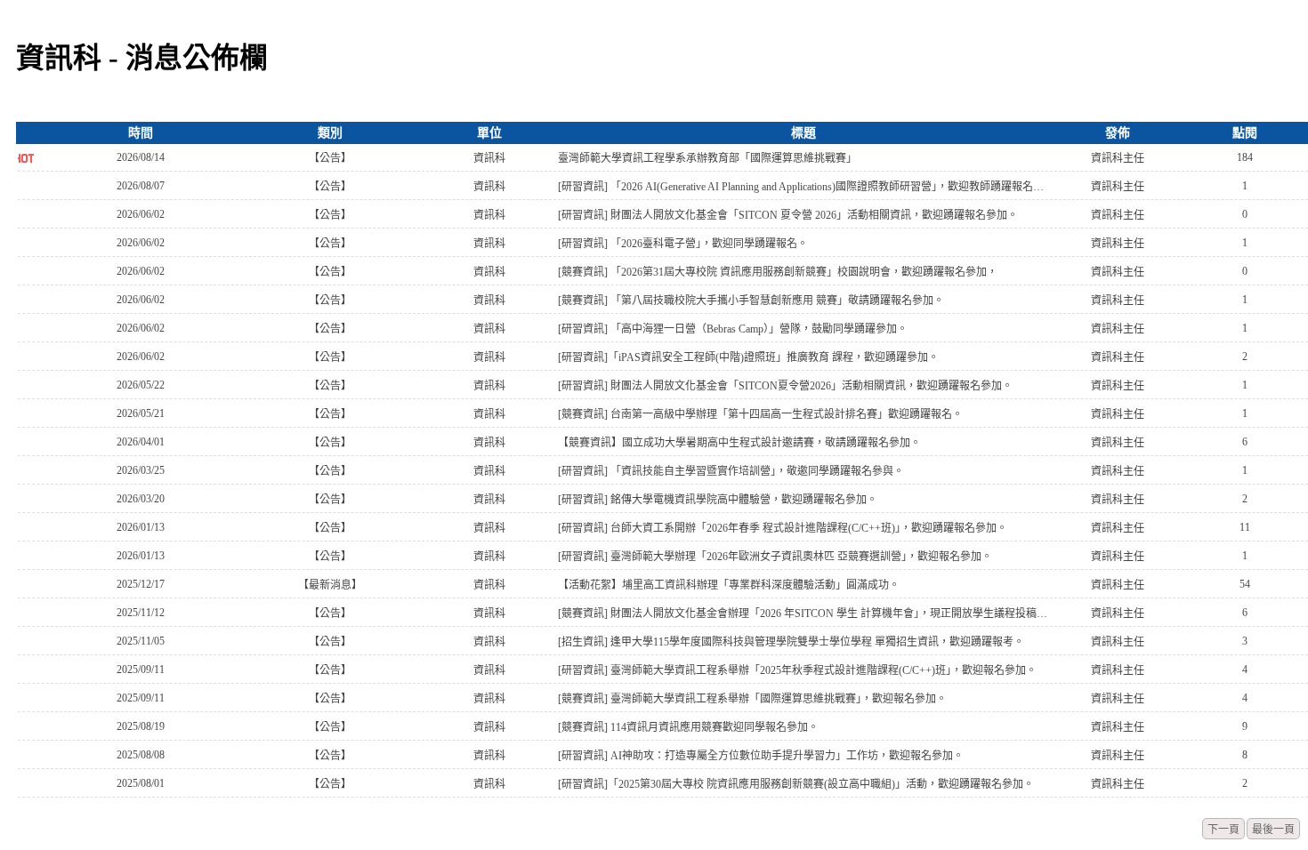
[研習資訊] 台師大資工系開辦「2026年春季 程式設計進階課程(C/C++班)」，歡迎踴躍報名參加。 (782, 528)
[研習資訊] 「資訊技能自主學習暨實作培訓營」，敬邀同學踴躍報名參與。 (731, 471)
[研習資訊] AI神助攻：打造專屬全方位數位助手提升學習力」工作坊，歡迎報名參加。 (761, 756)
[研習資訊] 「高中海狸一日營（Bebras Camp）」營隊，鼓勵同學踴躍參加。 (733, 329)
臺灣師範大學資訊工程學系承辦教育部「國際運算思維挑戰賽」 (707, 158)
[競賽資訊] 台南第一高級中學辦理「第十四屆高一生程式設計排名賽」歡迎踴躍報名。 (760, 414)
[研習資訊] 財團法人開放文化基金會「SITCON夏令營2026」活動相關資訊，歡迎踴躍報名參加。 (785, 386)
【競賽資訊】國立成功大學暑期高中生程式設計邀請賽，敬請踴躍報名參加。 (739, 443)
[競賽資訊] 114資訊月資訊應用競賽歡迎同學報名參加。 (688, 727)
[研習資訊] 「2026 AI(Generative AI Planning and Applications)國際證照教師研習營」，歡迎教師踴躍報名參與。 (802, 186)
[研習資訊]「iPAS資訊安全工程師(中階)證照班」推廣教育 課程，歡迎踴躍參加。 (748, 357)
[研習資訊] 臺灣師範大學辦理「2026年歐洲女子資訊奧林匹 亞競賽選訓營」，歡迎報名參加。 (775, 556)
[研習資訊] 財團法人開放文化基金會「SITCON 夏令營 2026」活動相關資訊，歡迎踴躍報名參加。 (788, 215)
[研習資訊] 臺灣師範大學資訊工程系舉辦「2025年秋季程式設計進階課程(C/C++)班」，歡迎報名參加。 (797, 670)
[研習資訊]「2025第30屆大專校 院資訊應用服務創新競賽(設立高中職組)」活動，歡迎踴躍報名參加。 (796, 784)
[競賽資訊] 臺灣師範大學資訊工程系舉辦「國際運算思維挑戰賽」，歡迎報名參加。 (752, 699)
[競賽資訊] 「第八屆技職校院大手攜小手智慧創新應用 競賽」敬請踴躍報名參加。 (751, 300)
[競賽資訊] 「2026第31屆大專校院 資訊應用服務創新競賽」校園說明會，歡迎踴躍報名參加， (777, 272)
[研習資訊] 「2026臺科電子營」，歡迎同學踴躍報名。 (683, 243)
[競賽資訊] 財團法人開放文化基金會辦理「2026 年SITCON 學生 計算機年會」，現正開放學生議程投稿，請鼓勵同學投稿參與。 (802, 613)
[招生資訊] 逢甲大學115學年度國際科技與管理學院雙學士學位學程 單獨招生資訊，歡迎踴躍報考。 (791, 642)
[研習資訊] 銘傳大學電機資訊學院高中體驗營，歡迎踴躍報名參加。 (717, 499)
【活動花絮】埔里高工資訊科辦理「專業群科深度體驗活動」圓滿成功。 (729, 585)
